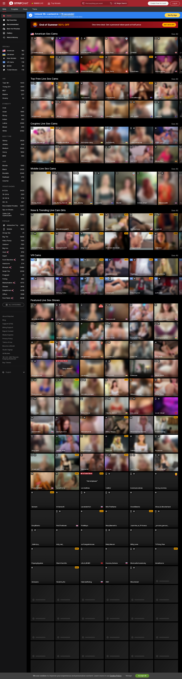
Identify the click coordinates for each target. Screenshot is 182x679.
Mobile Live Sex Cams (43, 168)
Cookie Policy (115, 676)
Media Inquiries (7, 335)
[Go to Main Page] (19, 3)
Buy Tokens (6, 362)
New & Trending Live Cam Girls (48, 210)
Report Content (7, 331)
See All (174, 34)
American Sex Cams (46, 33)
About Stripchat (8, 316)
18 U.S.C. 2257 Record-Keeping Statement (10, 358)
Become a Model (8, 346)
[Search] (111, 3)
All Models (6, 353)
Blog (4, 320)
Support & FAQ (7, 324)
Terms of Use (7, 342)
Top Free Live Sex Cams (44, 78)
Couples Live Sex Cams (44, 123)
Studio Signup (7, 350)
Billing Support (7, 327)
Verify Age (172, 15)
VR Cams (36, 255)
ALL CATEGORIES (15, 305)
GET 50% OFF (169, 25)
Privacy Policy (7, 339)
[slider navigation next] (176, 55)
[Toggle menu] (4, 3)
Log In (175, 3)
